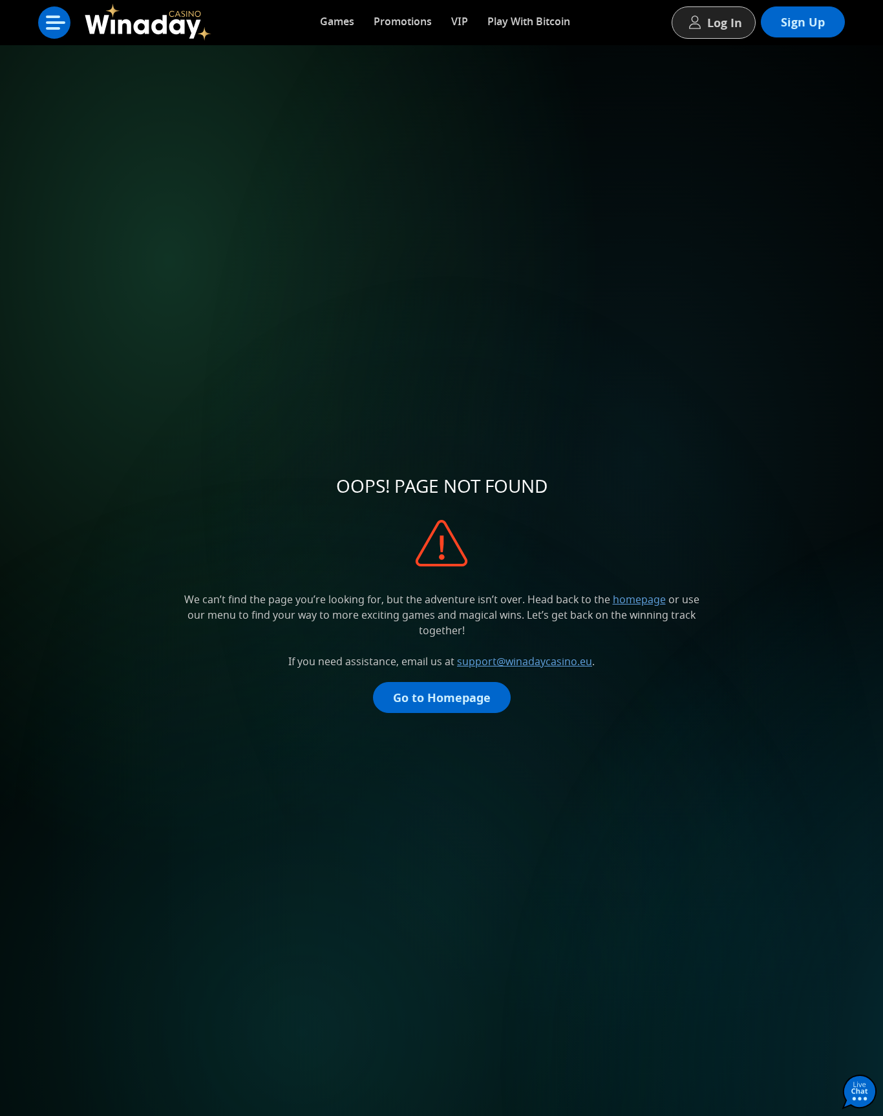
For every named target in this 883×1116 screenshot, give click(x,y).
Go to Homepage (442, 697)
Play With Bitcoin (528, 21)
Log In (724, 22)
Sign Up (803, 22)
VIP (459, 21)
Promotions (403, 21)
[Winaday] (150, 26)
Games (337, 21)
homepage (639, 599)
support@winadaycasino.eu (524, 661)
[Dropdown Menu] (54, 22)
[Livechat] (860, 1093)
